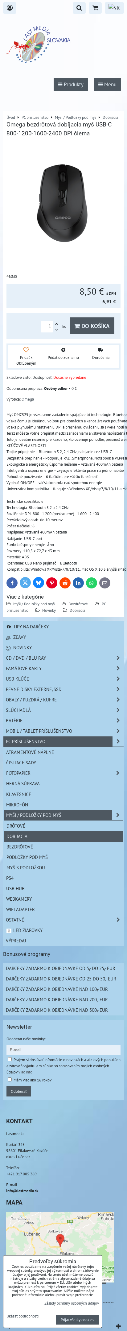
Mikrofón (17, 804)
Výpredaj (16, 940)
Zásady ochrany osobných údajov (71, 1303)
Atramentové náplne (30, 752)
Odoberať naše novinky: (26, 1039)
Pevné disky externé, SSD (34, 689)
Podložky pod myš (27, 857)
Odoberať (19, 1091)
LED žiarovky (27, 930)
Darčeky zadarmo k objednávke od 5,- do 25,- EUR (60, 968)
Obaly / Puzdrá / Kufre (31, 700)
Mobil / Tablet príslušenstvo (39, 731)
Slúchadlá (18, 710)
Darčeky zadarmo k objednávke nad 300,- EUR (57, 1010)
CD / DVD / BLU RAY (26, 658)
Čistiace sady (21, 762)
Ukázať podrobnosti (22, 1316)
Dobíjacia (77, 610)
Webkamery (19, 899)
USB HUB (15, 888)
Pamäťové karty (24, 668)
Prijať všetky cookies (77, 1319)
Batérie (14, 720)
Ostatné (15, 920)
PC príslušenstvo (25, 741)
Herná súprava (23, 783)
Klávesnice (18, 794)
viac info (25, 1072)
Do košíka (95, 326)
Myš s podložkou (25, 867)
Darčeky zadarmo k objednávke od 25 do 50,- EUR (61, 979)
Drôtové (15, 826)
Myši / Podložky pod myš (34, 604)
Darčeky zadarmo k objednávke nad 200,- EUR (57, 999)
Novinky (49, 610)
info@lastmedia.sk (22, 1190)
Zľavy (19, 637)
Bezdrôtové (78, 604)
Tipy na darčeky (30, 626)
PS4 (10, 878)
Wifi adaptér (20, 909)
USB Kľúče (17, 679)
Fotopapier (18, 773)
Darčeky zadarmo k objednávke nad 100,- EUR (57, 989)
